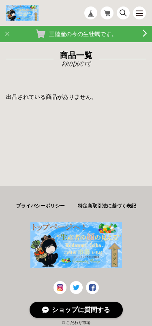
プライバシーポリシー (40, 206)
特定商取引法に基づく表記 (107, 206)
